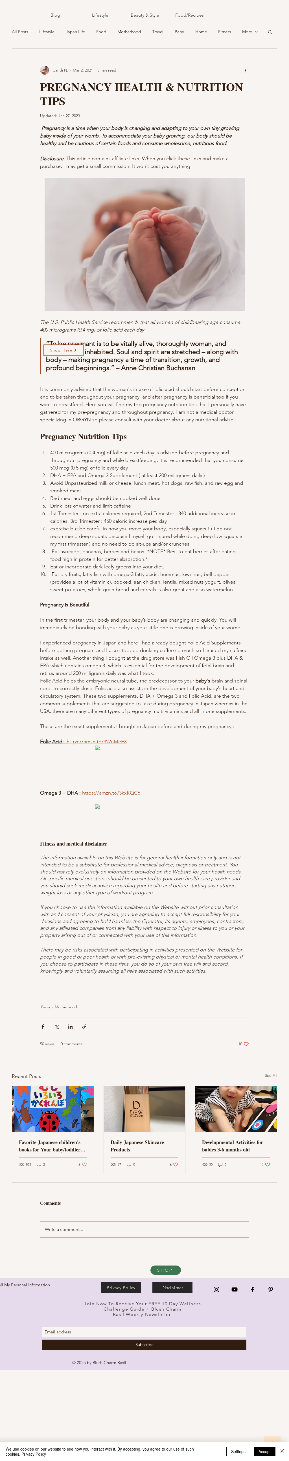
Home (201, 31)
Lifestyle (46, 31)
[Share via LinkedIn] (70, 1026)
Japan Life (75, 31)
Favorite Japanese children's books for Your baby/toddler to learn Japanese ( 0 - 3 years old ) (52, 1145)
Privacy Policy (33, 1454)
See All (271, 1075)
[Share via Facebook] (42, 1026)
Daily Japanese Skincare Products (137, 1145)
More (247, 31)
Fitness (224, 31)
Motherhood (129, 31)
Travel (157, 31)
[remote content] (144, 748)
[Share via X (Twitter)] (56, 1026)
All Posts (20, 31)
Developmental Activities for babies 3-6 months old (232, 1145)
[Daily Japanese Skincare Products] (144, 1109)
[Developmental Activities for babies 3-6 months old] (236, 1109)
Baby (179, 31)
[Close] (282, 1451)
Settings (238, 1451)
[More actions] (245, 70)
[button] (270, 31)
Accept (265, 1451)
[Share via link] (84, 1026)
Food (101, 31)
